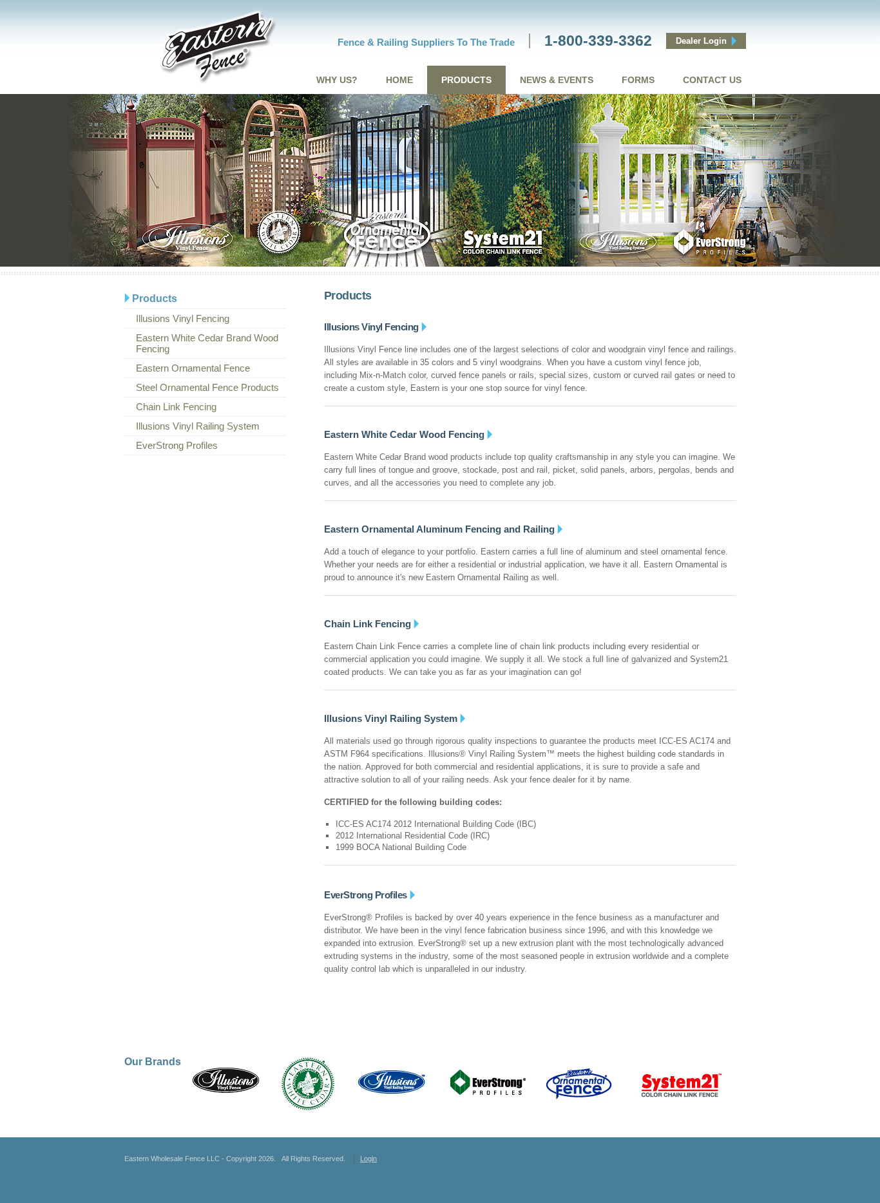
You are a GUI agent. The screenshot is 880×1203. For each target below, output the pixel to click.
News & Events (556, 80)
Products (466, 80)
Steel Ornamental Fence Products (207, 387)
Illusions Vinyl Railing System (198, 426)
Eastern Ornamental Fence (193, 368)
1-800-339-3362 (598, 40)
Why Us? (337, 80)
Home (399, 80)
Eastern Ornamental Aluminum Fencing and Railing (439, 529)
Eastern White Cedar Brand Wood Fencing (207, 343)
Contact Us (712, 80)
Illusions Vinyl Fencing (182, 318)
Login (368, 1158)
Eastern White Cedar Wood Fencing (404, 434)
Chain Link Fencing (176, 406)
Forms (638, 80)
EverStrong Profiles (177, 445)
